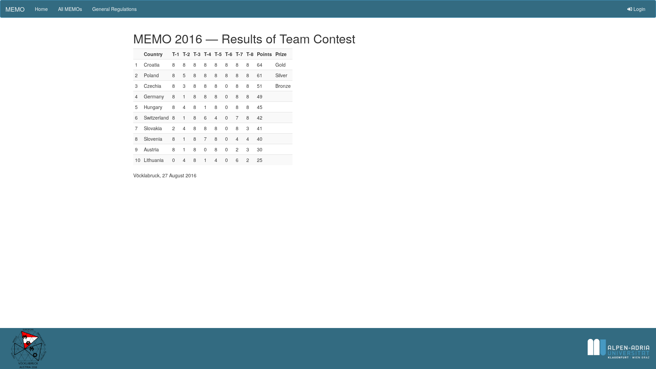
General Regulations (114, 8)
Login (638, 8)
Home (41, 8)
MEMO (15, 8)
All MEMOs (70, 8)
